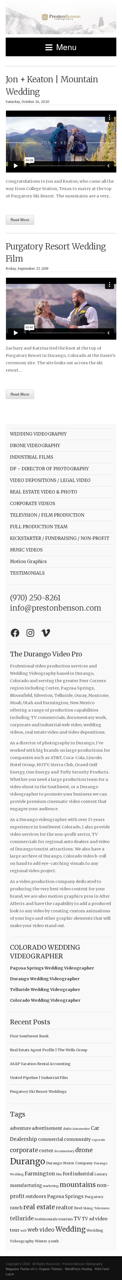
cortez (46, 1150)
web (23, 1230)
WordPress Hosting (78, 1269)
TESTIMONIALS (27, 573)
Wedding (70, 1229)
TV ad (88, 1218)
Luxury (101, 1174)
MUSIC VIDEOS (26, 550)
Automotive (81, 1129)
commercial (50, 1139)
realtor (64, 1207)
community (77, 1139)
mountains (78, 1184)
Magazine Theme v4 (20, 1269)
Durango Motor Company (69, 1163)
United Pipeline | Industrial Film (39, 1077)
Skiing (88, 1208)
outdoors (36, 1196)
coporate (98, 1140)
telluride (22, 1218)
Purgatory (94, 1196)
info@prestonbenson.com (55, 608)
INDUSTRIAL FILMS (31, 457)
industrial (83, 1173)
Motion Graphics (28, 561)
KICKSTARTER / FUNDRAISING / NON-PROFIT (59, 538)
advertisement (47, 1128)
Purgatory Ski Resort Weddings (38, 1091)
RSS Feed (102, 1269)
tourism (65, 1219)
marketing (51, 1186)
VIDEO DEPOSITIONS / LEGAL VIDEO (50, 480)
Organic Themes (50, 1269)
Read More (19, 219)
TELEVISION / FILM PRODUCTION (47, 515)
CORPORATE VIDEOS (32, 503)
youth (53, 1241)
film (59, 1174)
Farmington (40, 1174)
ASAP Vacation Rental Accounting (40, 1063)
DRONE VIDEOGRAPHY (35, 445)
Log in (10, 1274)
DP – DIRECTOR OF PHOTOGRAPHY (49, 468)
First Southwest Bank (29, 1036)
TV (77, 1219)
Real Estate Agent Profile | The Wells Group (48, 1050)
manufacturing (26, 1185)
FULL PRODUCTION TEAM (39, 526)
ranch (16, 1207)
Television (102, 1208)
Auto (67, 1128)
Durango (27, 1161)
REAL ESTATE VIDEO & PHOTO (43, 492)
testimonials (46, 1219)
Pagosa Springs (65, 1196)
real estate (39, 1207)
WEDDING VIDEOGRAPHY (38, 434)
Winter (41, 1241)
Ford (67, 1173)
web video (41, 1230)
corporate (24, 1150)
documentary (64, 1151)
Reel (78, 1208)
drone (84, 1150)
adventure (20, 1128)
